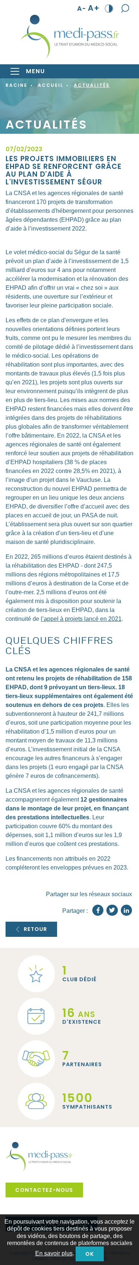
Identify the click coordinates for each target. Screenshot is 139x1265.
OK (89, 1254)
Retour (35, 929)
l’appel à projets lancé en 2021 (81, 619)
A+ (94, 8)
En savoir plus (54, 1253)
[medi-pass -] (69, 37)
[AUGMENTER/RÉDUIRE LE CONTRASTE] (109, 8)
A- (81, 8)
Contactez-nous (44, 1190)
